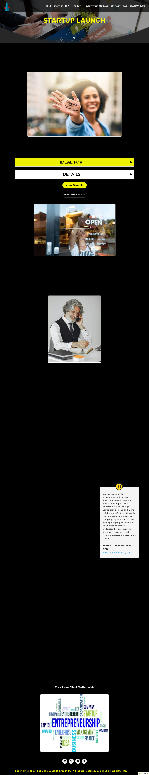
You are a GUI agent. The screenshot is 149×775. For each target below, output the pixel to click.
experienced (112, 62)
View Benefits (74, 185)
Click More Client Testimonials (74, 687)
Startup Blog (137, 6)
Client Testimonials (97, 6)
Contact (116, 6)
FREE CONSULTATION (74, 195)
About (77, 6)
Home (48, 6)
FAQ (125, 6)
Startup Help (61, 6)
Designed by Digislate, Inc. (112, 771)
